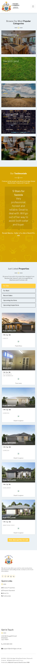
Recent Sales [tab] (7, 295)
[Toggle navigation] (33, 6)
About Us (5, 593)
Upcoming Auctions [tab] (10, 300)
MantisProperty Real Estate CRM (18, 662)
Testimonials (7, 596)
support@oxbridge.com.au (12, 648)
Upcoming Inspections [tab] (11, 305)
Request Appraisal (9, 590)
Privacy (21, 660)
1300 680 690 (7, 644)
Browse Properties (9, 588)
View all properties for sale (18, 540)
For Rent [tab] (6, 291)
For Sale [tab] (6, 286)
